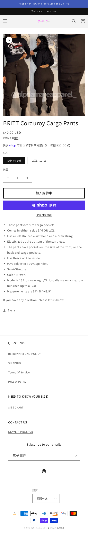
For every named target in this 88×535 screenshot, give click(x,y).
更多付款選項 (44, 215)
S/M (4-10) (14, 160)
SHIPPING (14, 363)
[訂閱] (75, 456)
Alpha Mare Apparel (39, 528)
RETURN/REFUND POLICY (24, 354)
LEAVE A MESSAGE (20, 431)
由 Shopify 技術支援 (56, 528)
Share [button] (11, 310)
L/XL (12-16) (40, 160)
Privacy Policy (17, 381)
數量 (6, 169)
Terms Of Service (19, 372)
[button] (5, 21)
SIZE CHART (16, 407)
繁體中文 (42, 498)
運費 (16, 138)
